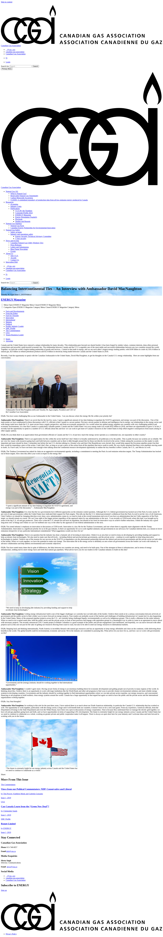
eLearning (14, 204)
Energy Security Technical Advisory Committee (33, 236)
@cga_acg (11, 876)
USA (8, 333)
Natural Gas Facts (17, 226)
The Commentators (13, 331)
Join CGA (14, 256)
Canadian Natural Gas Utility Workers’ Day (27, 243)
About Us (9, 254)
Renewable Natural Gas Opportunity (24, 196)
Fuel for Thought (12, 316)
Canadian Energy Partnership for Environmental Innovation (33, 228)
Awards (13, 258)
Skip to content (6, 2)
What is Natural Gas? (19, 194)
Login (8, 62)
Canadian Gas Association (16, 880)
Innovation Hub (12, 262)
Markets (9, 322)
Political (9, 324)
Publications (15, 209)
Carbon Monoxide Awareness (22, 198)
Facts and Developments (15, 311)
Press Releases (16, 245)
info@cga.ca (11, 851)
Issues (8, 339)
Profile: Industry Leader (15, 326)
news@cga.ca (12, 867)
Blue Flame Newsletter (19, 249)
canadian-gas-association (15, 878)
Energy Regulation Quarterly (26, 217)
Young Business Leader (15, 335)
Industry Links (16, 206)
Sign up (4, 890)
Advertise (9, 341)
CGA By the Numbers (23, 211)
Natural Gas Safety (13, 230)
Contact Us (15, 260)
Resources (9, 202)
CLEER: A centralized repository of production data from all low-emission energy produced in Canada (49, 200)
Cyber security (20, 239)
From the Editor (12, 313)
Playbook (18, 219)
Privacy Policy (11, 934)
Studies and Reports (22, 221)
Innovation (10, 318)
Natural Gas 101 (12, 191)
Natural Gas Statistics (14, 224)
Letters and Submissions (20, 247)
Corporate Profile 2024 (24, 213)
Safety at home (16, 232)
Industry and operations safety (22, 234)
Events (13, 251)
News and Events (12, 241)
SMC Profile (10, 328)
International (10, 320)
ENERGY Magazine (23, 215)
